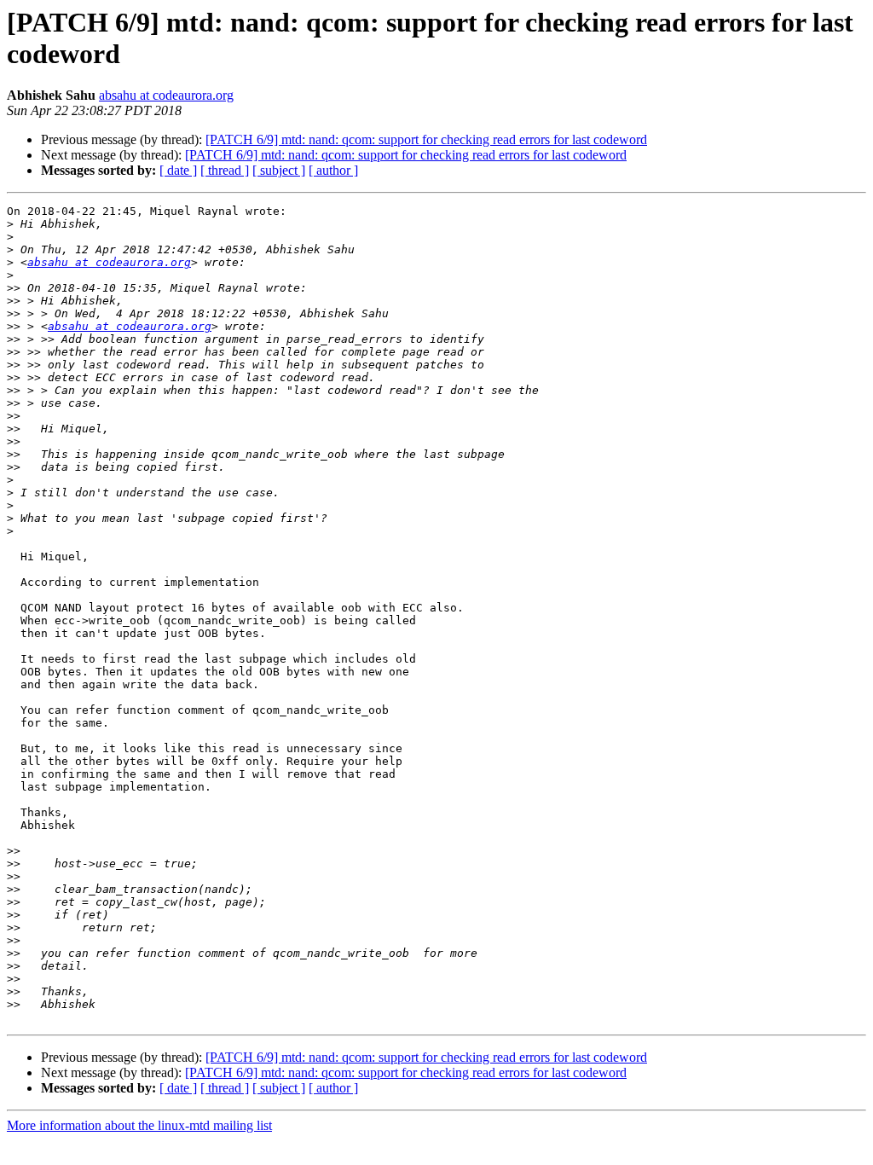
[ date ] (178, 170)
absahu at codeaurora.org (166, 95)
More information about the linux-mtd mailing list (139, 1125)
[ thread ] (224, 170)
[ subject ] (278, 170)
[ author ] (333, 170)
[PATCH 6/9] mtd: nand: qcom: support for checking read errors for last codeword (426, 139)
